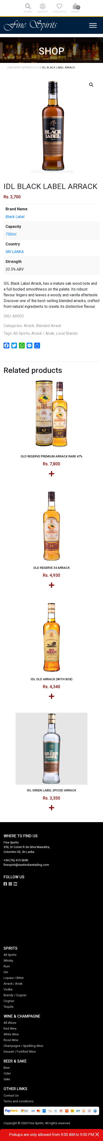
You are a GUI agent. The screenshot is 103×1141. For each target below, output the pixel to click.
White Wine (11, 1034)
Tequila (8, 1006)
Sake (7, 1079)
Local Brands (67, 333)
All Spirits (21, 333)
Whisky (8, 960)
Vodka (8, 989)
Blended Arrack (48, 325)
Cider (7, 1073)
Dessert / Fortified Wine (20, 1051)
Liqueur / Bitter (14, 978)
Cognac (9, 1001)
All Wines (10, 1023)
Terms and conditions (19, 1101)
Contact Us (11, 1095)
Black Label (15, 216)
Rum (7, 966)
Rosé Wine (11, 1040)
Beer (7, 1067)
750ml (11, 234)
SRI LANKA (15, 251)
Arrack (29, 325)
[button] (91, 84)
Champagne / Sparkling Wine (23, 1046)
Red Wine (10, 1028)
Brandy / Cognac (15, 995)
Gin (6, 972)
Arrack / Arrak (42, 333)
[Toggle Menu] (93, 25)
